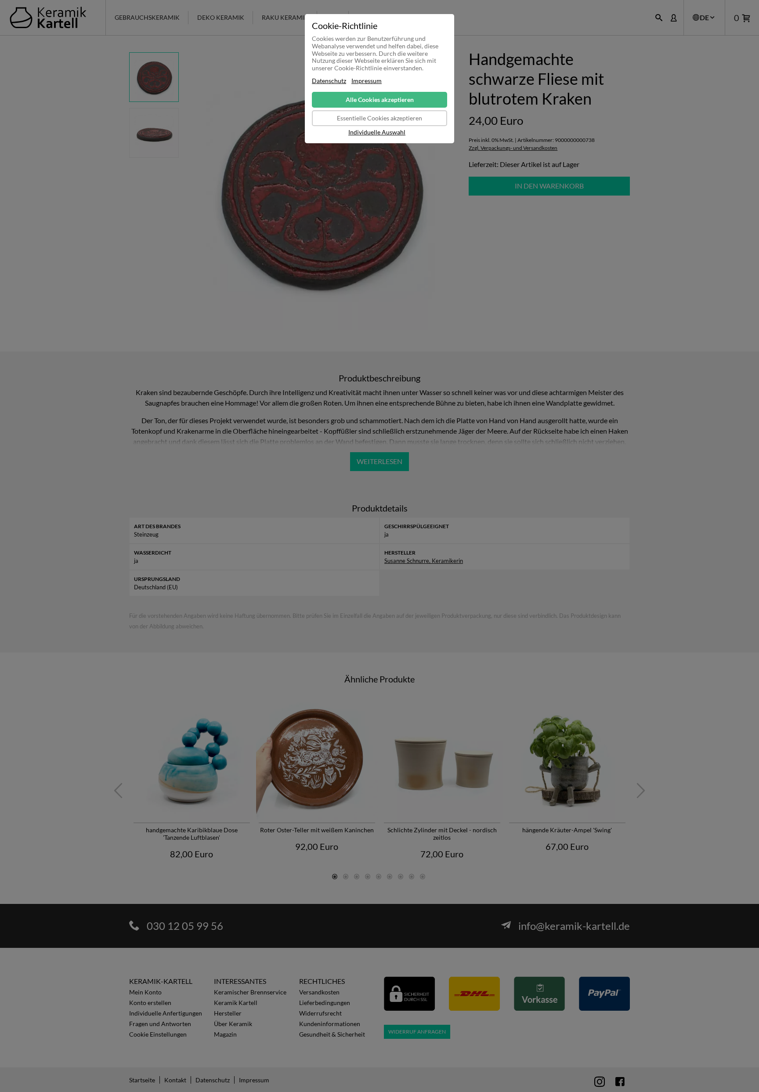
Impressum (366, 80)
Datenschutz (329, 80)
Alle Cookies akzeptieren (380, 99)
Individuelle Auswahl (376, 132)
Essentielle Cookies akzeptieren (379, 118)
